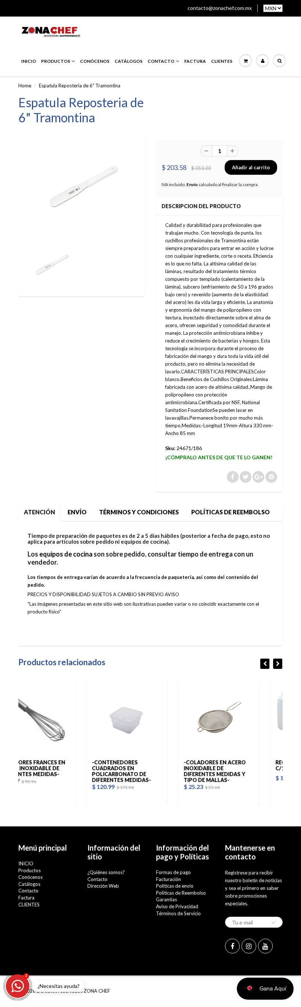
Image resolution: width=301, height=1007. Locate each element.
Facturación (168, 879)
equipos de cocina (66, 554)
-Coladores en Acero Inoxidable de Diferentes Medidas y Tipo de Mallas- (151, 771)
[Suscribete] (273, 922)
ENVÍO (77, 511)
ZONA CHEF (97, 991)
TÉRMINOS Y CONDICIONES (139, 511)
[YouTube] (265, 946)
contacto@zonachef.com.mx (220, 8)
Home (24, 85)
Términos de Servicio (178, 913)
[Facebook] (232, 946)
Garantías (166, 899)
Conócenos (94, 61)
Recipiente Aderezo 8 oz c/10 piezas (246, 765)
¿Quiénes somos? (106, 872)
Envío (192, 184)
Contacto (161, 61)
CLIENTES (221, 61)
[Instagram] (249, 946)
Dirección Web (103, 886)
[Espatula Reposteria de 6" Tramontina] (81, 189)
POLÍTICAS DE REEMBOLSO (230, 511)
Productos (55, 61)
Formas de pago (173, 872)
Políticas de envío (174, 886)
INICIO (28, 61)
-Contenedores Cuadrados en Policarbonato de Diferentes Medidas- (57, 771)
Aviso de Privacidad (177, 906)
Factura (195, 61)
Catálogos (128, 61)
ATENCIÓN (39, 511)
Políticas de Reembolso (181, 893)
